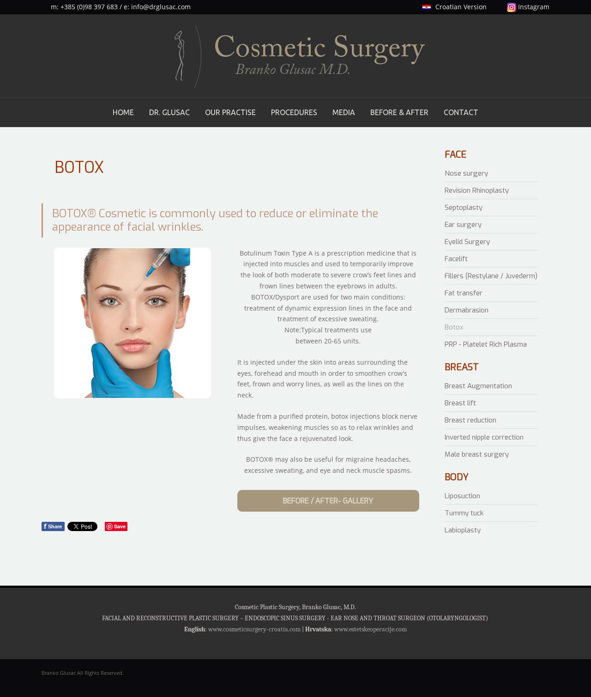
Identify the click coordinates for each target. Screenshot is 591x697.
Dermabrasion (466, 310)
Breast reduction (470, 420)
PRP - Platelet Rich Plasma (486, 344)
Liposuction (462, 496)
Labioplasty (463, 530)
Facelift (456, 258)
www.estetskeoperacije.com (370, 629)
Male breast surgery (477, 454)
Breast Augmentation (478, 386)
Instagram (532, 6)
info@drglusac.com (161, 6)
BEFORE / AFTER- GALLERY (328, 501)
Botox (454, 327)
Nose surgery (466, 173)
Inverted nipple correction (484, 437)
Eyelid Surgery (467, 241)
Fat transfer (463, 293)
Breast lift (460, 403)
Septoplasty (463, 207)
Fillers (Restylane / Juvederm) (491, 276)
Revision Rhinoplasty (477, 190)
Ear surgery (463, 224)
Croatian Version (461, 6)
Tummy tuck (464, 513)
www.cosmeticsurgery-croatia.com (254, 629)
